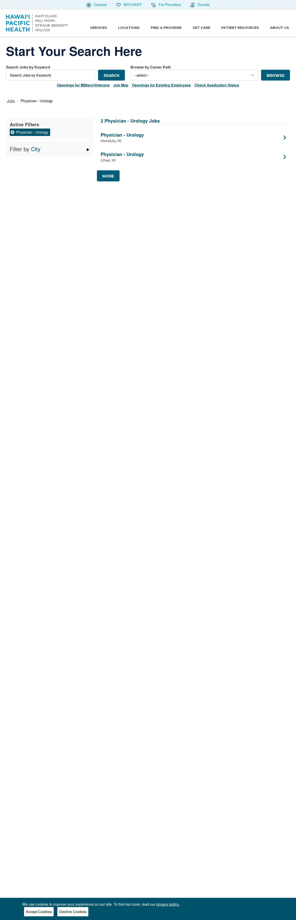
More (108, 176)
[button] (50, 149)
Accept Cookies (39, 911)
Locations (129, 28)
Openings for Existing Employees (161, 85)
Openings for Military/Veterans (83, 85)
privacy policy (168, 904)
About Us (279, 28)
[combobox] (50, 72)
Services (98, 28)
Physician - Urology (37, 100)
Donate (203, 4)
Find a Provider (166, 28)
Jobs (11, 100)
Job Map (120, 85)
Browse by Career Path (150, 67)
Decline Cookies (72, 911)
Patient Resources (240, 28)
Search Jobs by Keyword (28, 67)
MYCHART (132, 4)
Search (111, 75)
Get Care (201, 28)
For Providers (169, 4)
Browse (275, 75)
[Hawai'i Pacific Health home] (37, 23)
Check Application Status (216, 85)
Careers (100, 4)
